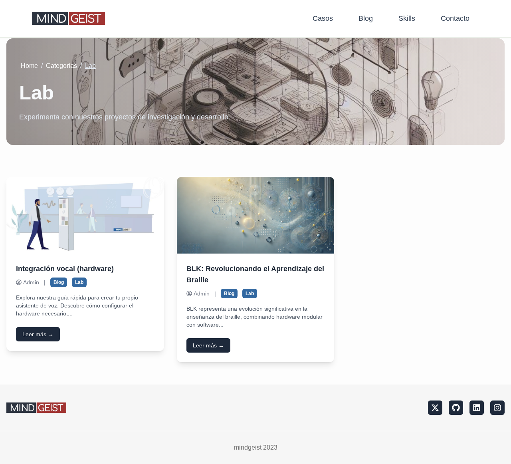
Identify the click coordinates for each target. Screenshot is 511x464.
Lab (79, 282)
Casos (323, 18)
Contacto (455, 18)
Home (29, 65)
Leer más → (37, 334)
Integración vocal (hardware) (65, 269)
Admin (31, 282)
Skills (406, 18)
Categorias (61, 65)
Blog (365, 18)
